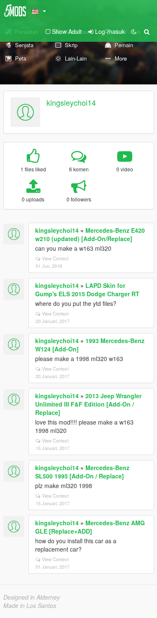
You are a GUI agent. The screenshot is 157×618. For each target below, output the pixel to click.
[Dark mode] (134, 31)
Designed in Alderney (31, 597)
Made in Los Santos (29, 605)
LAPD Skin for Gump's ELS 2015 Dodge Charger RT (87, 289)
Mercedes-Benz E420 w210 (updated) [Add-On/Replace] (90, 234)
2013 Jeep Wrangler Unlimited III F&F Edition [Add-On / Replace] (88, 404)
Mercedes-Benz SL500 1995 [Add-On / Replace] (82, 471)
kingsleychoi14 (71, 102)
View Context (55, 258)
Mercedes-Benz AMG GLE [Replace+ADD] (90, 527)
